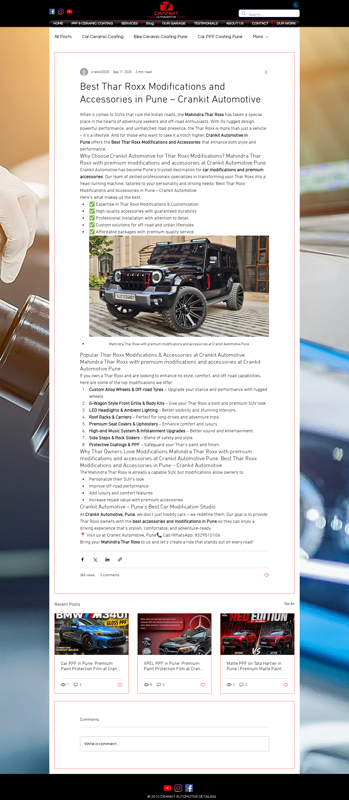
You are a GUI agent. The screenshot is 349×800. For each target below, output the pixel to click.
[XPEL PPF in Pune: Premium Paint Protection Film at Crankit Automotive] (175, 634)
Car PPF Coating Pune (220, 36)
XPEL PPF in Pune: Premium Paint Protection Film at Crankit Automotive (174, 666)
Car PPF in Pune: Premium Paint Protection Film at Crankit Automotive (91, 666)
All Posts (63, 36)
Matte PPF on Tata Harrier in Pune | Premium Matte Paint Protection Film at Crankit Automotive (254, 666)
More (258, 36)
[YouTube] (69, 11)
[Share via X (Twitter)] (94, 559)
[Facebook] (52, 11)
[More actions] (266, 72)
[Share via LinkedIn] (107, 559)
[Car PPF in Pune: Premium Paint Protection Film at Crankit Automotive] (92, 634)
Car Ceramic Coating (102, 36)
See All (289, 604)
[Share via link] (120, 559)
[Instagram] (61, 11)
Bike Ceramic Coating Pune (161, 36)
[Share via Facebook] (82, 559)
